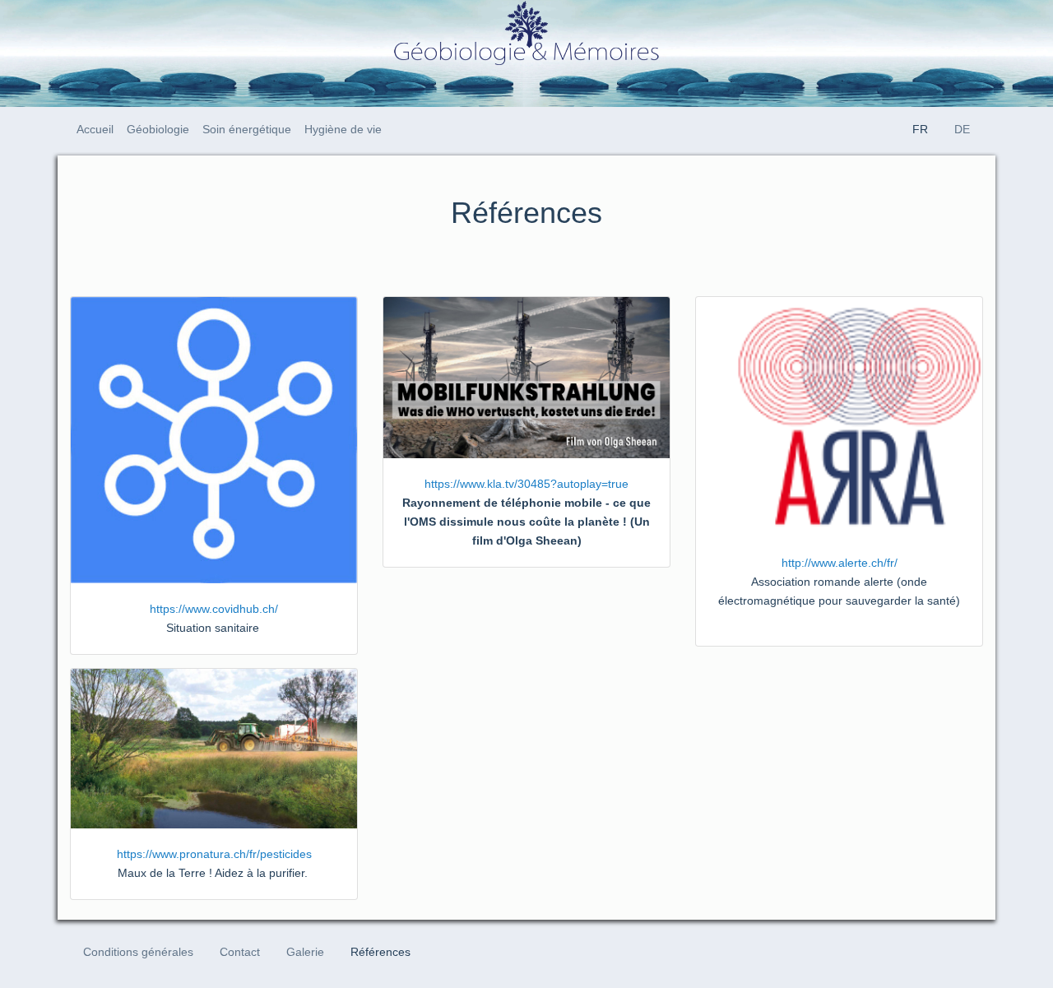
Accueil (95, 129)
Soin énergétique (246, 129)
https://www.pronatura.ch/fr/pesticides (214, 853)
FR (920, 129)
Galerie (305, 951)
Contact (240, 951)
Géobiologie (158, 129)
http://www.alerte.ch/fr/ (840, 562)
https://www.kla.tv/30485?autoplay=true (526, 483)
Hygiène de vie (343, 129)
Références (380, 951)
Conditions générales (138, 951)
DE (962, 129)
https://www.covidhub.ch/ (214, 608)
